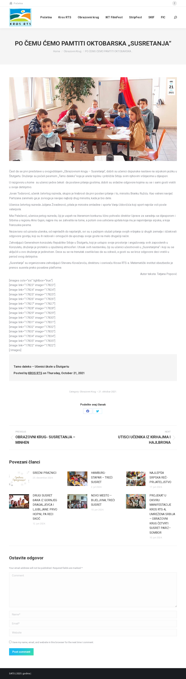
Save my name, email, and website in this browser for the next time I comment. (53, 642)
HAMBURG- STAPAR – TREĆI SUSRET (102, 477)
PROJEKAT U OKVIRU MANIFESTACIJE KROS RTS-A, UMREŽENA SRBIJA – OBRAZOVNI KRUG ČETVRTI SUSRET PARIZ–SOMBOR (162, 514)
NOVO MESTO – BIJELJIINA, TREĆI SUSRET (103, 500)
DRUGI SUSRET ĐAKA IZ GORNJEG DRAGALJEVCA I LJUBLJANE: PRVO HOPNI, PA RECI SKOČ (45, 507)
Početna (18, 3)
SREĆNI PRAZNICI (44, 473)
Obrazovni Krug (88, 391)
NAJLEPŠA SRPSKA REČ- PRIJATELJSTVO (160, 477)
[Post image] (19, 478)
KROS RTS (35, 373)
